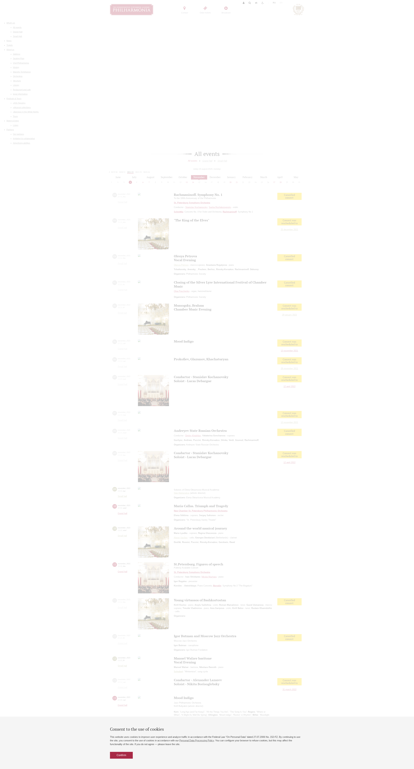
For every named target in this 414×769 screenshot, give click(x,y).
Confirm (121, 755)
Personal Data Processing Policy (196, 740)
